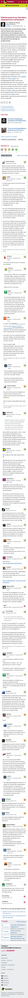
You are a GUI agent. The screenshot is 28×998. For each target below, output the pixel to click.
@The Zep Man (10, 654)
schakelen (23, 76)
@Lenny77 (9, 778)
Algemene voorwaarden (8, 965)
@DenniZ (8, 526)
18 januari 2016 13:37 (17, 559)
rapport (14, 78)
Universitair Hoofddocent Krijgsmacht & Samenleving (18, 927)
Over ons (9, 960)
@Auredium (9, 716)
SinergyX (8, 799)
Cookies (3, 969)
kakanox (8, 714)
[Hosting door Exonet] (8, 951)
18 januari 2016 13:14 (11, 801)
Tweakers (3, 992)
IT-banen (4, 921)
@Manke (8, 826)
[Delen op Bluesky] (7, 102)
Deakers (8, 448)
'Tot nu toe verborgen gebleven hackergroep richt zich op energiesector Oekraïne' (16, 129)
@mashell (9, 541)
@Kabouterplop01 (11, 851)
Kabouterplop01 (10, 824)
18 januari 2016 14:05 (17, 607)
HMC (8, 317)
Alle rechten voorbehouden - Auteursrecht (12, 994)
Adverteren (4, 958)
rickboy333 (9, 412)
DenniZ (8, 508)
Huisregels (4, 962)
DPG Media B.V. (20, 992)
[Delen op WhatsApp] (10, 102)
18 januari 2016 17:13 (7, 897)
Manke (7, 812)
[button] (2, 2)
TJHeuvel (10, 268)
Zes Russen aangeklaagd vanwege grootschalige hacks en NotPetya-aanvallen (17, 120)
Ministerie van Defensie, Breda (19, 929)
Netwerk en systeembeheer (8, 139)
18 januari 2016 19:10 (7, 903)
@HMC (9, 366)
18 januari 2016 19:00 (17, 826)
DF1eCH (9, 256)
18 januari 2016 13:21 (11, 510)
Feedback (8, 26)
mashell (8, 524)
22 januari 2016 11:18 (11, 885)
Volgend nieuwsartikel (7, 110)
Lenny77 (8, 753)
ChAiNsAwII (9, 884)
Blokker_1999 (10, 586)
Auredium (8, 691)
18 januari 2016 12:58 (11, 163)
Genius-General (10, 161)
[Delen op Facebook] (2, 102)
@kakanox (9, 726)
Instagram (6, 980)
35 (24, 26)
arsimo (10, 364)
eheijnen (8, 567)
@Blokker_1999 (7, 607)
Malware (20, 139)
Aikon (9, 291)
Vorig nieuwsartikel (7, 107)
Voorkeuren (10, 969)
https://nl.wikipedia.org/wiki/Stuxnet (12, 563)
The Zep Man (9, 611)
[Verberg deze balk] (26, 5)
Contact (3, 960)
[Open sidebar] (27, 8)
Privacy (3, 967)
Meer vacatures (21, 921)
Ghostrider (8, 739)
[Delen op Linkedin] (4, 102)
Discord (5, 985)
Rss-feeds (6, 982)
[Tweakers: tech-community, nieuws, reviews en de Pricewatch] (9, 2)
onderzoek (14, 90)
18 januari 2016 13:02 (11, 613)
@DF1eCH (10, 270)
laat (12, 44)
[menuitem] (19, 2)
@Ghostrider (9, 755)
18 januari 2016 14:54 (11, 741)
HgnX (4, 605)
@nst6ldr (9, 258)
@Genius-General (10, 179)
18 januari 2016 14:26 (17, 569)
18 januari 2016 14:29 (11, 814)
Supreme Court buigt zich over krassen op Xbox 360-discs (14, 912)
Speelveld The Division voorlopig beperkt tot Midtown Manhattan (14, 916)
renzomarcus (10, 478)
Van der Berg (5, 896)
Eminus (9, 539)
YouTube (5, 978)
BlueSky (5, 976)
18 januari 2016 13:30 (11, 693)
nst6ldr (8, 177)
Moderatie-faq (14, 146)
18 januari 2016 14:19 (17, 526)
